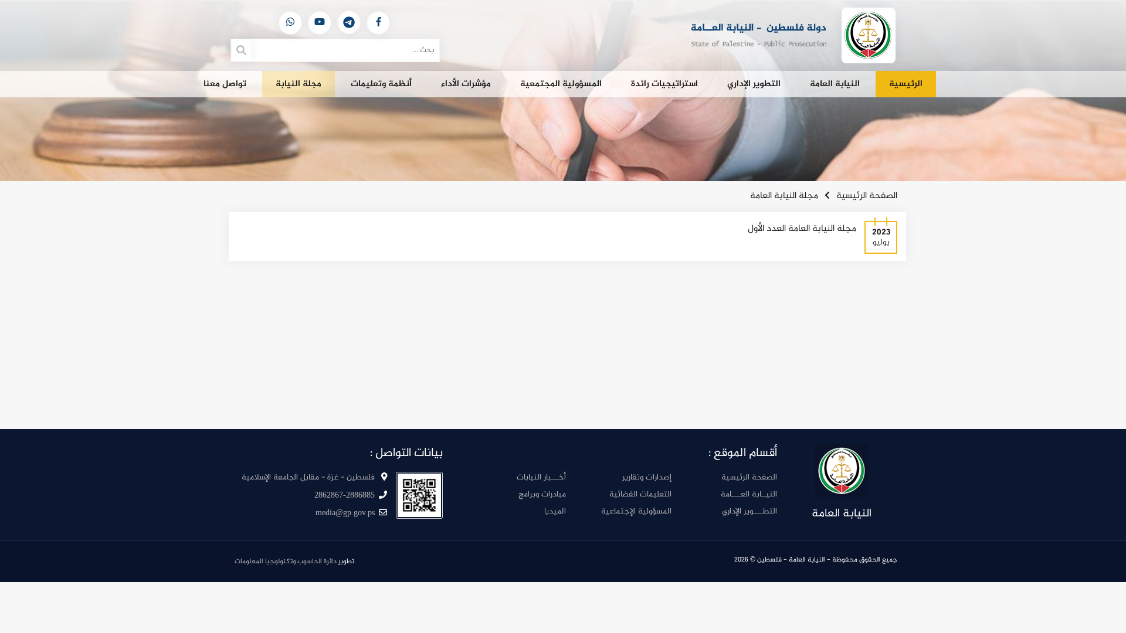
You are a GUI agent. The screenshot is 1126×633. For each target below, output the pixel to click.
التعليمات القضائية (640, 494)
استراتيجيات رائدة (664, 84)
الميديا (555, 511)
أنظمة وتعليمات (381, 84)
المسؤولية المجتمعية (561, 84)
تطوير (294, 561)
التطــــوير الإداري (749, 511)
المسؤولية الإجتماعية (636, 511)
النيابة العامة (835, 84)
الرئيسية (905, 84)
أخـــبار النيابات (541, 477)
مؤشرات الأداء (466, 84)
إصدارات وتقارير (646, 477)
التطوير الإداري (754, 84)
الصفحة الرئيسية (866, 196)
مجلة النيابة (298, 84)
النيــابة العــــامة (749, 494)
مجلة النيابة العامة (784, 196)
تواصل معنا (225, 84)
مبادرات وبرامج (542, 494)
